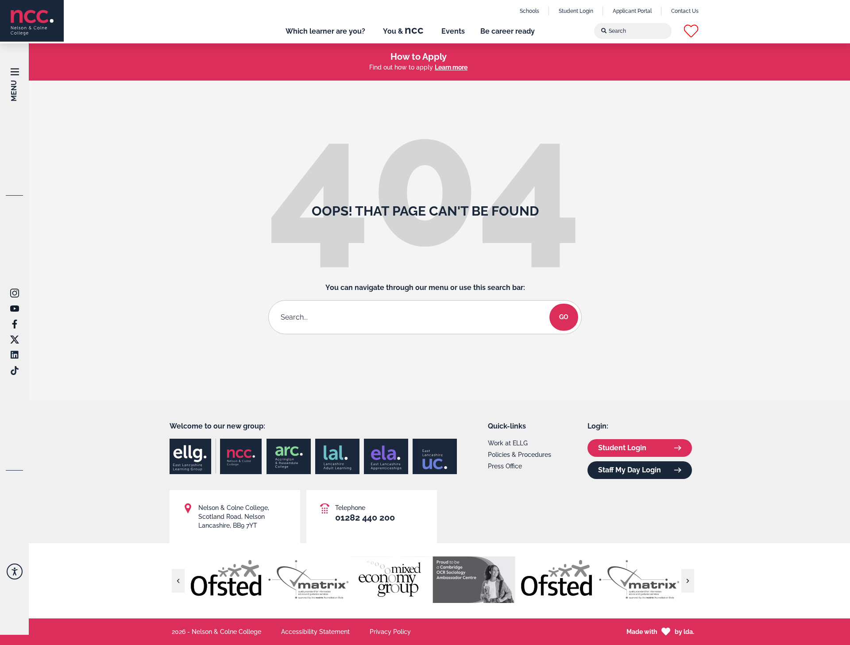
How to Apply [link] (418, 56)
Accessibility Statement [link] (315, 631)
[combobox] (633, 31)
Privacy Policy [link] (390, 631)
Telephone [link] (350, 507)
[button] (691, 31)
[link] (32, 21)
